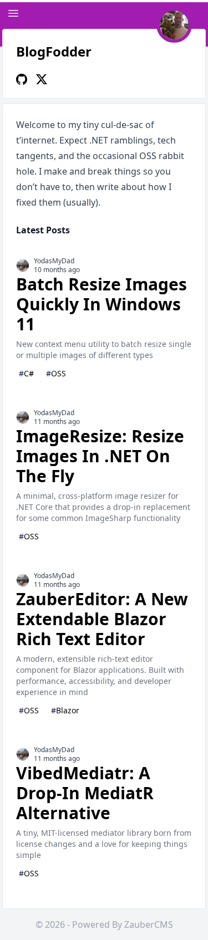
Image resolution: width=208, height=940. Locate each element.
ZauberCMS (148, 924)
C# (26, 373)
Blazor (65, 710)
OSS (56, 373)
